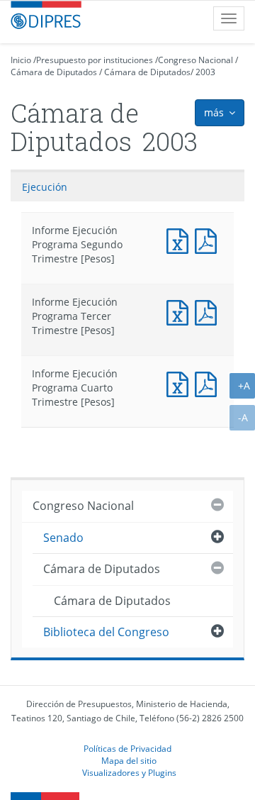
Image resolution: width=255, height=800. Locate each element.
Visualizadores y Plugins (129, 772)
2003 (205, 72)
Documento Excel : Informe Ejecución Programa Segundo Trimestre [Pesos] (180, 239)
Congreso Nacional (195, 60)
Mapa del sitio (129, 760)
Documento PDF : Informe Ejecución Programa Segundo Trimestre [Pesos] (209, 239)
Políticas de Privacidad (127, 748)
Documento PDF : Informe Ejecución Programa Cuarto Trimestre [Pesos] (209, 383)
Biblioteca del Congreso (106, 632)
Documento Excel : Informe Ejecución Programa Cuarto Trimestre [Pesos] (180, 383)
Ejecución (44, 187)
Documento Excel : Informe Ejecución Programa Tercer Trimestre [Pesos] (180, 311)
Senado (63, 537)
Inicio (21, 60)
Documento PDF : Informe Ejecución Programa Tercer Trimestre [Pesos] (209, 311)
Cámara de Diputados (54, 72)
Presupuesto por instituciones (94, 60)
